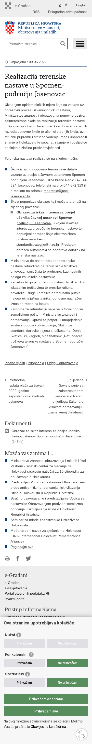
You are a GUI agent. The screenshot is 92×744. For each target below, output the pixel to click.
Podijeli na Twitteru (28, 558)
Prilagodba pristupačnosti (67, 12)
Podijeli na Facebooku (17, 558)
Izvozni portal (15, 599)
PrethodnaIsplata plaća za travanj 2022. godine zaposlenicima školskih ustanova (26, 390)
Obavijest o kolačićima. (48, 727)
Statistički (14, 674)
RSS (36, 12)
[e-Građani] (26, 5)
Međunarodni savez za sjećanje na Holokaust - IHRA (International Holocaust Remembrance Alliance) (47, 536)
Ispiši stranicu (7, 558)
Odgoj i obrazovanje (62, 363)
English (81, 5)
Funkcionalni (16, 654)
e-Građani (12, 583)
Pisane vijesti (15, 363)
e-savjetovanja (16, 588)
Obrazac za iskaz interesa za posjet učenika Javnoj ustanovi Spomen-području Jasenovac (45, 217)
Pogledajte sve (22, 547)
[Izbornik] (80, 43)
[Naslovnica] (46, 27)
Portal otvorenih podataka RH (28, 593)
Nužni (10, 635)
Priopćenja (36, 363)
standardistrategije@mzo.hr (37, 244)
